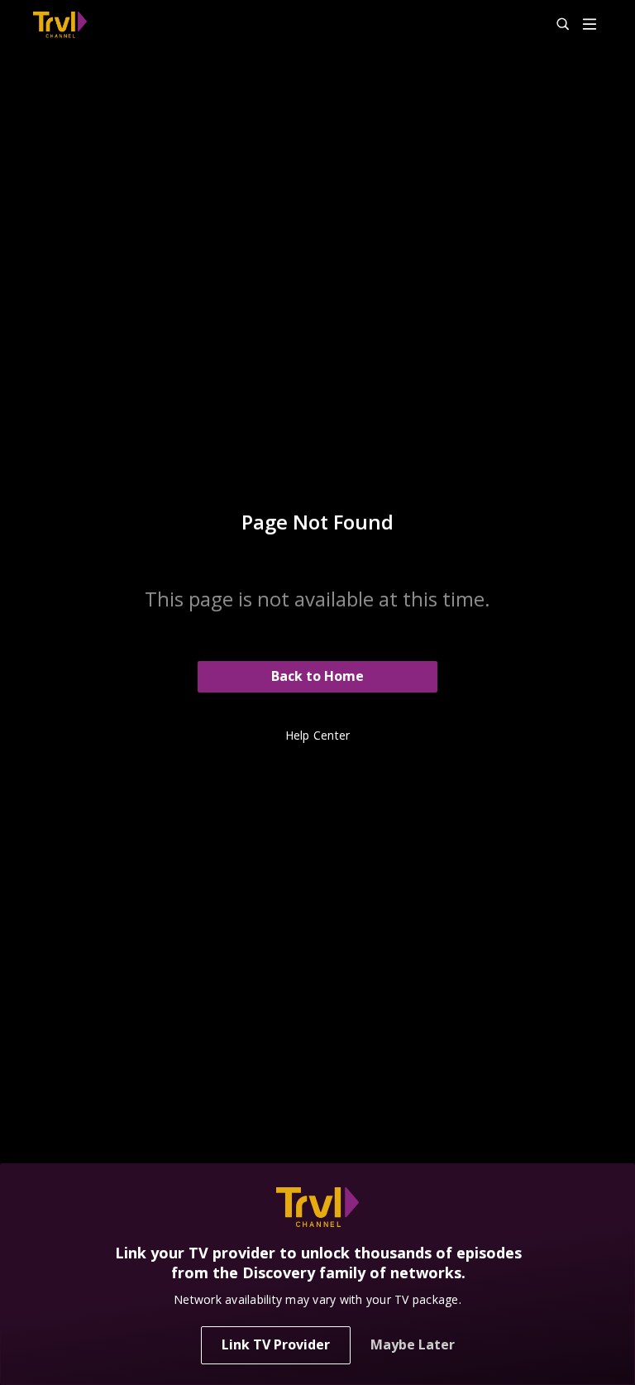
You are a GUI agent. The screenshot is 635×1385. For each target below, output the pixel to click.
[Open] (589, 25)
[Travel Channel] (60, 25)
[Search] (555, 25)
